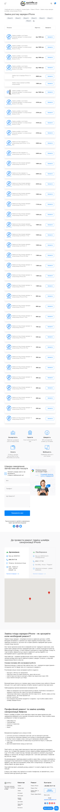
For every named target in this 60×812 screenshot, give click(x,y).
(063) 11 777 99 (39, 561)
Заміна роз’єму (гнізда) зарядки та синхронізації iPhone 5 (22, 398)
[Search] (51, 3)
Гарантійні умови (20, 805)
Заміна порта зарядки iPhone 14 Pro (21, 76)
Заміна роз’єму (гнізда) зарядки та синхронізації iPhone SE (22, 337)
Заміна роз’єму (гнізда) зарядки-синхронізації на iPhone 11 (21, 245)
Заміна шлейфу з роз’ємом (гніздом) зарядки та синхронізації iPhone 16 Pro (21, 57)
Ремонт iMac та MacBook (35, 791)
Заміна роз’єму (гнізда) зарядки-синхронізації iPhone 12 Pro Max (21, 184)
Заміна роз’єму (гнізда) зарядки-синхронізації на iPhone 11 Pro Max (22, 225)
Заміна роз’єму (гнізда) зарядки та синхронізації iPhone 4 (22, 418)
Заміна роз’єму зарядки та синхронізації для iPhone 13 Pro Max (21, 143)
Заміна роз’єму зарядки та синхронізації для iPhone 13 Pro (21, 153)
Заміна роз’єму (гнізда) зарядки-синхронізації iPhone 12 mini (21, 214)
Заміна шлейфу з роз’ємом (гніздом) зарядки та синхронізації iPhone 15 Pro (21, 113)
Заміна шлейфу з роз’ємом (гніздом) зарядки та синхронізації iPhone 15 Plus (21, 123)
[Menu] (6, 3)
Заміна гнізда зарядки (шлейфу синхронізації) (21, 83)
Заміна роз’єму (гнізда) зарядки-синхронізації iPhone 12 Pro (21, 194)
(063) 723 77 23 (13, 559)
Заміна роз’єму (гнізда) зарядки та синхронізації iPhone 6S (22, 357)
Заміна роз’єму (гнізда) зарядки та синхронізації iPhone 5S (22, 388)
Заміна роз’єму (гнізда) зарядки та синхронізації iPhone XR (22, 276)
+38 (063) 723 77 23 (49, 785)
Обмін (19, 790)
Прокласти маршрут (11, 573)
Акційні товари (19, 799)
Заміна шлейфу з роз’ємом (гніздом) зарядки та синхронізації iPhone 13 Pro (21, 92)
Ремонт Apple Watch (36, 794)
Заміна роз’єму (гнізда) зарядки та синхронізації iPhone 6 (22, 378)
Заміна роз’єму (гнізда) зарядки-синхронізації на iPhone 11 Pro (21, 235)
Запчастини (21, 788)
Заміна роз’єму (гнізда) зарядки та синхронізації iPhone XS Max (22, 255)
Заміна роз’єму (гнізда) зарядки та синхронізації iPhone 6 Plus (22, 367)
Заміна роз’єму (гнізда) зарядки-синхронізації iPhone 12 (21, 204)
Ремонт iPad (34, 788)
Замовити (50, 37)
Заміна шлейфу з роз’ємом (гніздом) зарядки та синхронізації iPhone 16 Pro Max (21, 68)
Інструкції (20, 793)
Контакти (20, 807)
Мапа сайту (47, 795)
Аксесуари (20, 795)
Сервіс (19, 785)
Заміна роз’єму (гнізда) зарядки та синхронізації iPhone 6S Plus (22, 347)
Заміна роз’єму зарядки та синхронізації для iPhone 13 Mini (21, 174)
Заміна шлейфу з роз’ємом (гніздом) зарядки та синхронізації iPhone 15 (21, 133)
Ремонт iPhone (35, 9)
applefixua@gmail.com (49, 799)
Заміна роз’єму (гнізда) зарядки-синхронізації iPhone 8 (21, 306)
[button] (34, 21)
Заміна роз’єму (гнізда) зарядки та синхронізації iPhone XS (22, 265)
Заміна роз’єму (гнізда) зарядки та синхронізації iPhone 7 (22, 327)
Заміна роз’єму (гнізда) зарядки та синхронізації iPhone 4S (22, 408)
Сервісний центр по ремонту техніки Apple (17, 9)
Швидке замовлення (50, 791)
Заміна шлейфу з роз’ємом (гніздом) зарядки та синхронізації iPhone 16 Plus (21, 47)
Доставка (20, 801)
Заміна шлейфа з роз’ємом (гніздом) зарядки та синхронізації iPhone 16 (21, 37)
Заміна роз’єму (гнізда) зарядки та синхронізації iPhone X (22, 286)
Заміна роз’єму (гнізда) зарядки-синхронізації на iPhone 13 (21, 163)
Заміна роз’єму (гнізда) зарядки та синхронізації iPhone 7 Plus (22, 316)
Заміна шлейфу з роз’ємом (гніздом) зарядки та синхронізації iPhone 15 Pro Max (21, 102)
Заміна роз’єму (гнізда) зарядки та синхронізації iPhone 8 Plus (22, 296)
